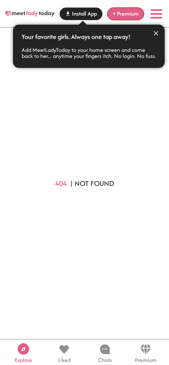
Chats (105, 359)
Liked (64, 359)
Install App (84, 14)
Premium (145, 359)
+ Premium (126, 14)
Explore (23, 359)
